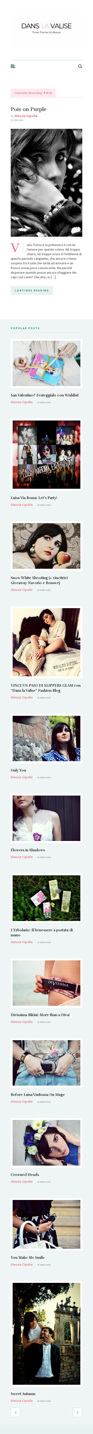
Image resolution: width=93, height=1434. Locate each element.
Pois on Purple (28, 109)
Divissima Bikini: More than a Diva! (40, 1015)
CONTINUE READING (32, 290)
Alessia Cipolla (26, 116)
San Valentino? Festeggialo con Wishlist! (45, 395)
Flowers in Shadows (28, 850)
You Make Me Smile (28, 1257)
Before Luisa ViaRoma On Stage (38, 1095)
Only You (18, 770)
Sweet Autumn (23, 1394)
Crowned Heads (25, 1175)
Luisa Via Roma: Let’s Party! (34, 498)
